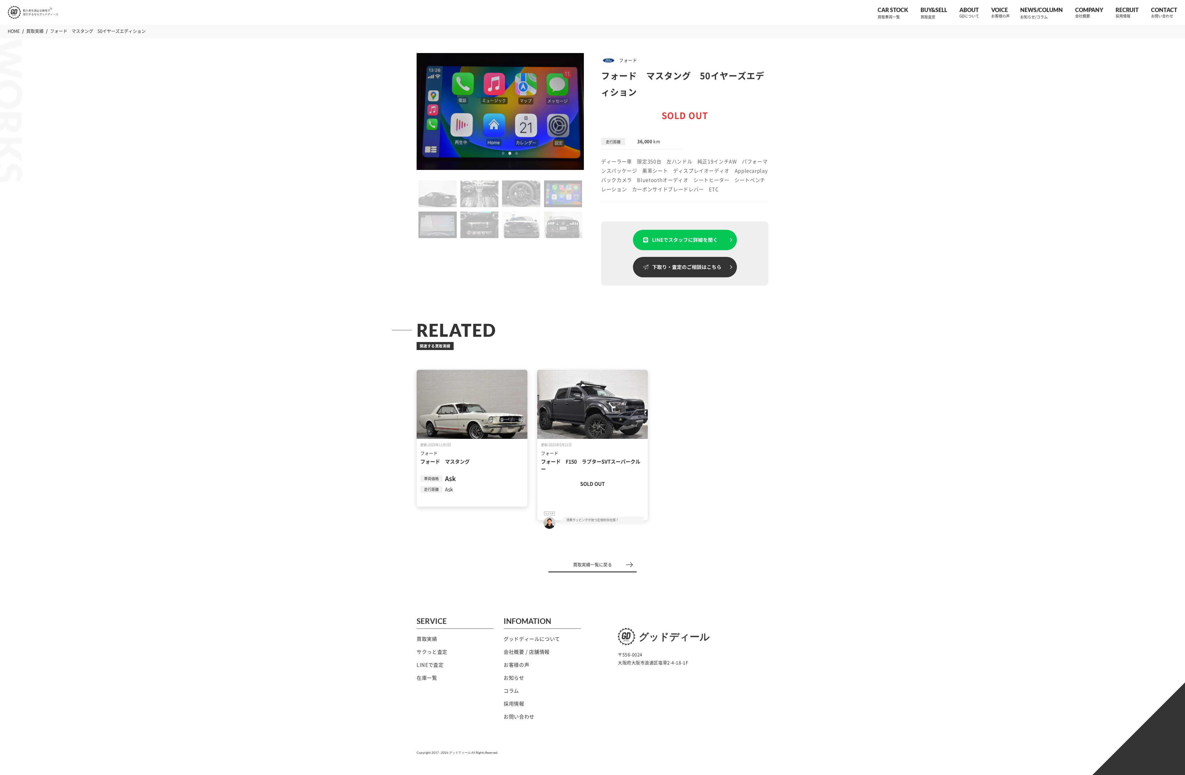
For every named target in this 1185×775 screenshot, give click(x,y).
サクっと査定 (432, 651)
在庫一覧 (427, 677)
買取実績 (427, 639)
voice (999, 9)
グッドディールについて (532, 639)
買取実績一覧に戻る (592, 565)
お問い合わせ (519, 716)
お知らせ (514, 677)
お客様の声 (516, 664)
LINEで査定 (430, 664)
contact (1164, 9)
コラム (511, 690)
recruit (1127, 9)
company (1089, 9)
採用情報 (514, 703)
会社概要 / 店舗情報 (527, 651)
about (969, 9)
